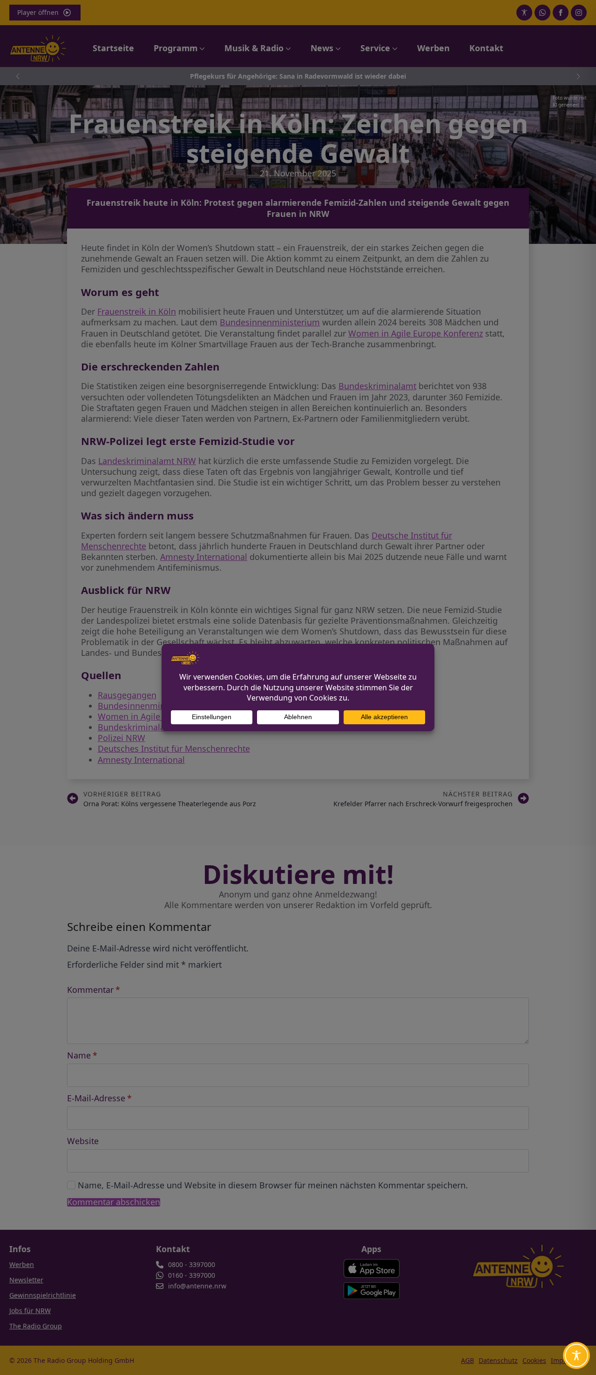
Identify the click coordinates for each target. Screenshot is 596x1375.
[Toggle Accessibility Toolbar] (576, 1355)
